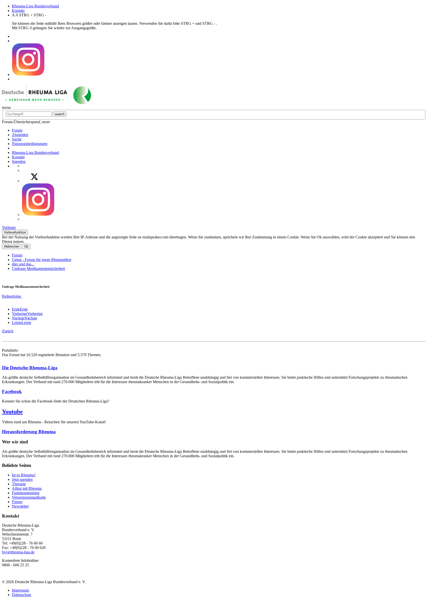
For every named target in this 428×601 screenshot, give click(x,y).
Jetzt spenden (22, 479)
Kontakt (18, 10)
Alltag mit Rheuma (27, 488)
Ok (26, 246)
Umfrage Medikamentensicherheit (38, 268)
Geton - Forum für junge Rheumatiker (41, 260)
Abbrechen (11, 246)
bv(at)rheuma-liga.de (18, 552)
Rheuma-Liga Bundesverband (35, 6)
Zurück (7, 331)
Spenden (19, 161)
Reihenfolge (12, 296)
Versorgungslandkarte (29, 497)
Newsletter (20, 506)
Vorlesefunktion (15, 232)
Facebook (12, 391)
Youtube (12, 411)
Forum (17, 255)
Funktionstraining (25, 493)
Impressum (20, 590)
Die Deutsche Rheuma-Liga (29, 367)
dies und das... (23, 264)
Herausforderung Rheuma (29, 431)
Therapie (19, 484)
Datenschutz (21, 595)
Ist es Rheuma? (24, 475)
